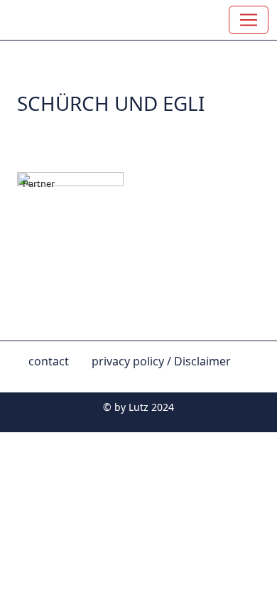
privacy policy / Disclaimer (161, 361)
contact (48, 361)
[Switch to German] (28, 381)
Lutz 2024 (151, 407)
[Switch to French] (51, 381)
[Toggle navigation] (248, 20)
